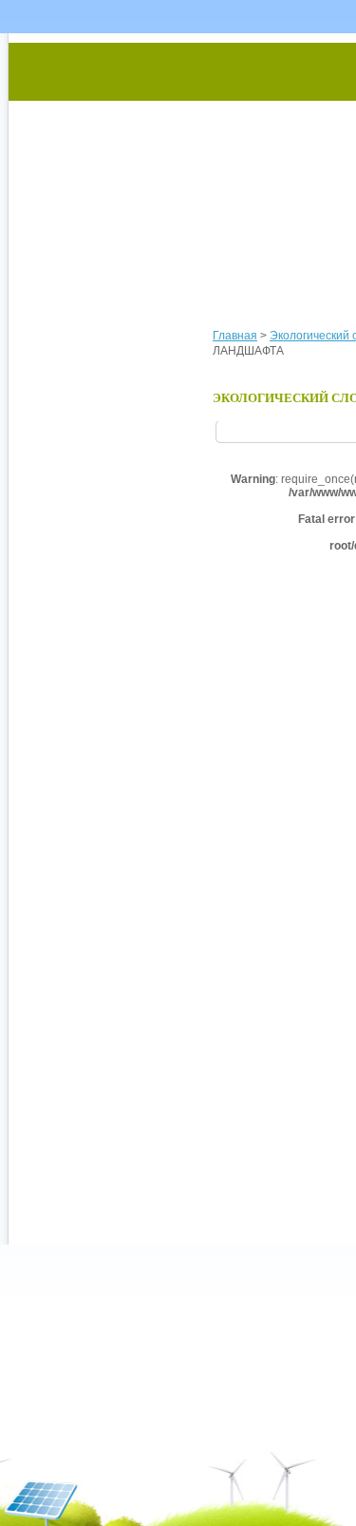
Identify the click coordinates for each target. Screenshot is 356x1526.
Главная (235, 335)
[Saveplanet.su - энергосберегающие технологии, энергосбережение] (186, 164)
